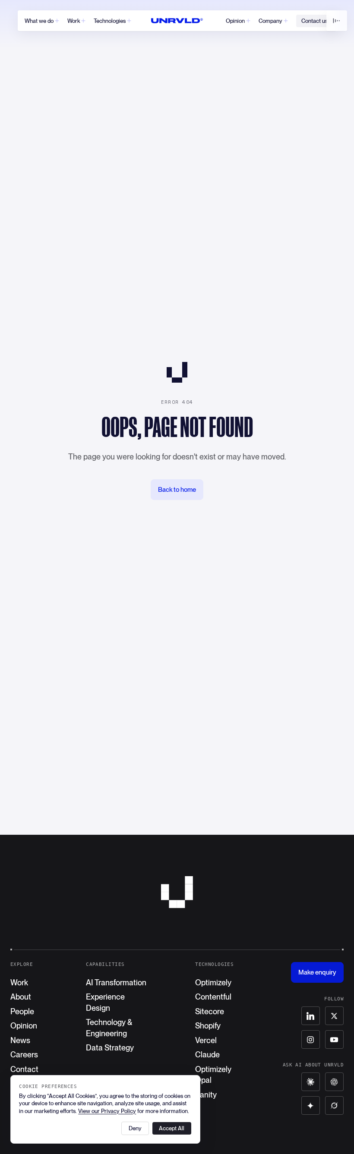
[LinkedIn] (310, 1015)
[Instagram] (310, 1039)
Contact (24, 1069)
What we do (39, 21)
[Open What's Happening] (336, 20)
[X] (334, 1015)
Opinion (235, 21)
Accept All (171, 1128)
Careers (24, 1054)
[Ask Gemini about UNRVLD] (310, 1105)
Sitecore (209, 1011)
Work (73, 21)
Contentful (213, 996)
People (22, 1011)
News (20, 1040)
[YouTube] (334, 1039)
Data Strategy (110, 1047)
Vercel (206, 1040)
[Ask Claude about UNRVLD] (310, 1081)
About (20, 996)
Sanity (206, 1094)
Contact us (314, 21)
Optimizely (213, 982)
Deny (135, 1128)
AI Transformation (116, 982)
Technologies (110, 21)
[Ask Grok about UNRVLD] (334, 1105)
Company (270, 21)
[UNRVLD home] (177, 20)
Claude (207, 1054)
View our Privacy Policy (107, 1111)
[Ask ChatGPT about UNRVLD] (334, 1081)
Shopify (208, 1025)
